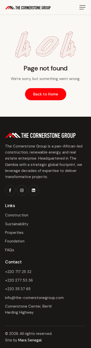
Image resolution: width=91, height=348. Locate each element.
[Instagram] (22, 190)
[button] (82, 7)
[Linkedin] (33, 190)
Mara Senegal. (30, 340)
